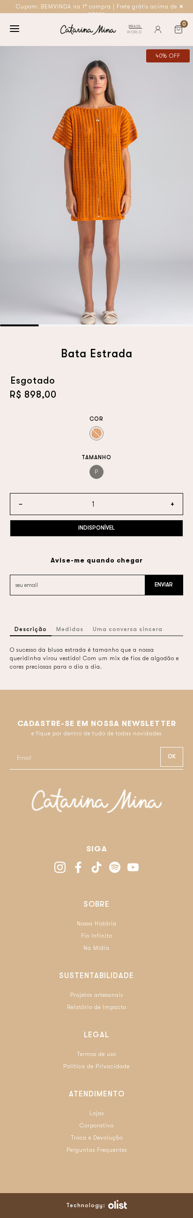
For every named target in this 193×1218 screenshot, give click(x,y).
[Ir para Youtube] (133, 868)
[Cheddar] (96, 433)
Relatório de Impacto (96, 1007)
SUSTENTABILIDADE (96, 975)
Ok (172, 756)
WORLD (134, 32)
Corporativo (97, 1125)
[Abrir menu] (14, 29)
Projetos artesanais (96, 995)
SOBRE (96, 904)
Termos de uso (96, 1054)
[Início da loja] (88, 30)
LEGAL (96, 1035)
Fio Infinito (96, 936)
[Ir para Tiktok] (96, 868)
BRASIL (135, 26)
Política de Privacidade (96, 1066)
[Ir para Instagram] (60, 868)
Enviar (164, 584)
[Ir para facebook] (78, 868)
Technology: (85, 1205)
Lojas (96, 1113)
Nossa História (97, 923)
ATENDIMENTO (97, 1094)
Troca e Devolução (97, 1137)
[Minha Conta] (158, 29)
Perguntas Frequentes (97, 1150)
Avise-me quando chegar (97, 560)
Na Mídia (96, 948)
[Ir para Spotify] (114, 868)
